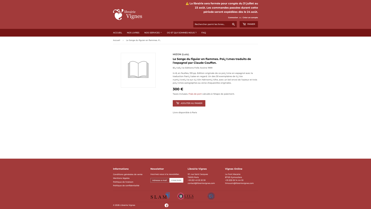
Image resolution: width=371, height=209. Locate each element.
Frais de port (195, 94)
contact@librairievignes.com (201, 183)
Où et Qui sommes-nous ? (182, 32)
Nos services (152, 32)
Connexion (233, 17)
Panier (251, 24)
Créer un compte (250, 17)
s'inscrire (176, 180)
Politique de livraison (123, 182)
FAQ (203, 32)
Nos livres (133, 32)
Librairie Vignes (127, 205)
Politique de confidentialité (126, 185)
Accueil (117, 32)
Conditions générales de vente (127, 174)
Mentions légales (121, 178)
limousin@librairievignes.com (239, 183)
